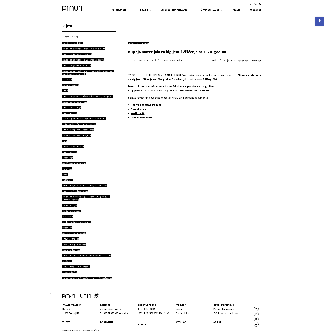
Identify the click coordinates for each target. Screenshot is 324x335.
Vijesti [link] (66, 322)
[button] (260, 4)
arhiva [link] (217, 322)
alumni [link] (142, 324)
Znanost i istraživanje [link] (174, 9)
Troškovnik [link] (137, 113)
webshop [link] (181, 322)
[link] (319, 21)
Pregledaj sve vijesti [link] (71, 36)
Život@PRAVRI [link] (210, 9)
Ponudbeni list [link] (139, 109)
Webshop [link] (256, 9)
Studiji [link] (144, 9)
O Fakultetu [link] (119, 9)
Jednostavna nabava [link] (138, 43)
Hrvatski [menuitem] (250, 4)
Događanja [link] (106, 322)
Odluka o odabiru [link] (141, 117)
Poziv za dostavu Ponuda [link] (146, 104)
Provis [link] (236, 9)
